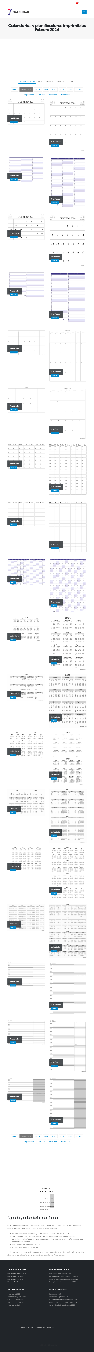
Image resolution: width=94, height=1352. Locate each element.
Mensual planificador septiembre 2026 (63, 1276)
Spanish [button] (81, 3)
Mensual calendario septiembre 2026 (63, 1299)
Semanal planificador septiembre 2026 (63, 1279)
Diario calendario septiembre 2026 (62, 1305)
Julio (70, 89)
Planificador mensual (15, 1276)
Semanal (61, 81)
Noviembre (53, 94)
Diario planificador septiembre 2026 (62, 1282)
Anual (40, 81)
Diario (71, 81)
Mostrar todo (27, 81)
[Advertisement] (47, 59)
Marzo (38, 89)
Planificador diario (14, 1282)
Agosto (79, 89)
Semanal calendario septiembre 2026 (63, 1302)
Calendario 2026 (13, 1294)
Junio (62, 89)
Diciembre (65, 94)
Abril (46, 89)
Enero (14, 89)
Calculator (40, 1328)
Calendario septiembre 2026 (59, 1297)
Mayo (54, 89)
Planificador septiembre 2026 (60, 1274)
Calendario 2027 (55, 1294)
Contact (51, 1328)
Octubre (41, 94)
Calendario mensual (15, 1299)
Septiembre (29, 94)
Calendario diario (14, 1305)
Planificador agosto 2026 (16, 1274)
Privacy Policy (27, 1328)
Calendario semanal (15, 1302)
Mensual (50, 81)
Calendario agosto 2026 (16, 1297)
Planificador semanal (15, 1279)
